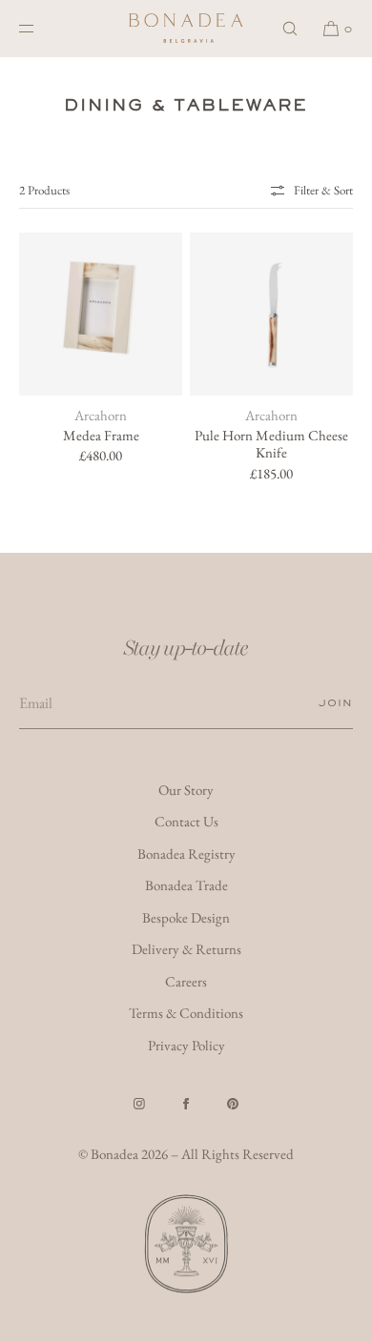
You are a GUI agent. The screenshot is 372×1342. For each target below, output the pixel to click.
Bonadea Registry (186, 853)
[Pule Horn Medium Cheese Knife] (271, 314)
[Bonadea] (186, 28)
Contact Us (186, 821)
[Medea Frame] (100, 314)
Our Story (186, 790)
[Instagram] (139, 1104)
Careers (186, 981)
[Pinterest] (233, 1104)
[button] (290, 28)
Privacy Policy (186, 1045)
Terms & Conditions (186, 1013)
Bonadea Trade (186, 885)
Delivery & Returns (186, 949)
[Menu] (42, 28)
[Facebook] (186, 1104)
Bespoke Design (186, 917)
